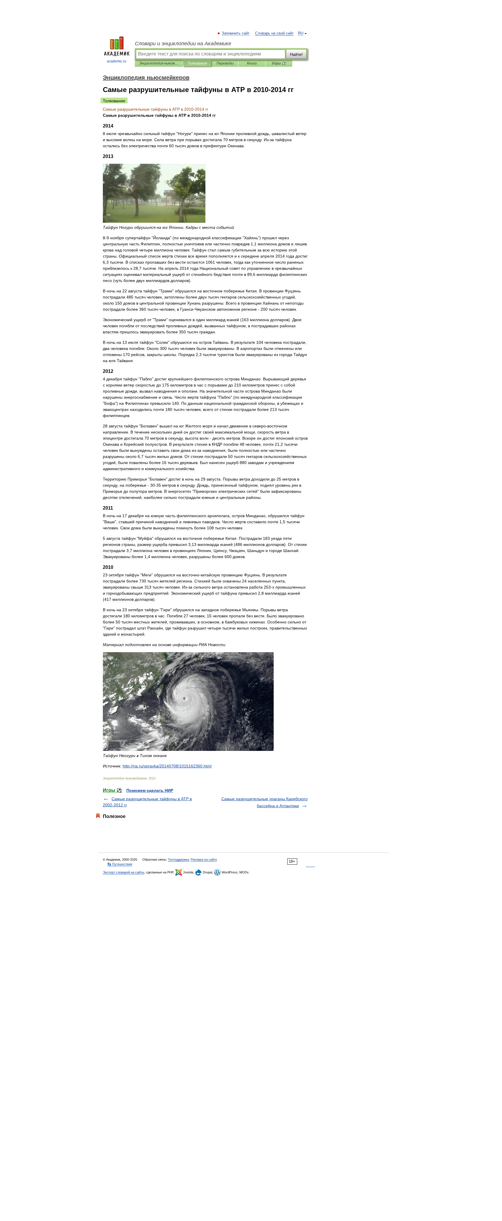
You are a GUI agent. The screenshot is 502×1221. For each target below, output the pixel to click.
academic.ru (116, 61)
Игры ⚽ (279, 63)
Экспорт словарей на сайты (123, 872)
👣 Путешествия (119, 864)
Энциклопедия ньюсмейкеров (158, 63)
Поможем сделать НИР (149, 790)
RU (300, 33)
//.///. (167, 766)
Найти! (296, 54)
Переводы (225, 63)
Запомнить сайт (236, 33)
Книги (252, 63)
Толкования (197, 63)
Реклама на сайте (204, 859)
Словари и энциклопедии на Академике (183, 43)
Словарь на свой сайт (274, 33)
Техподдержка (178, 859)
